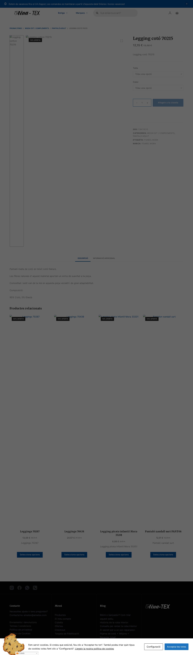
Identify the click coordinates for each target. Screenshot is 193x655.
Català (21, 653)
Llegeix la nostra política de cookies (94, 648)
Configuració (154, 646)
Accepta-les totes (176, 646)
